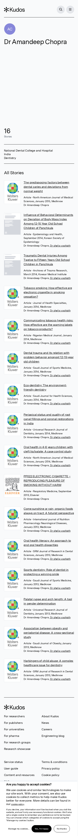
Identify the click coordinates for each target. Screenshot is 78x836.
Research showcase (17, 749)
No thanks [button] (62, 828)
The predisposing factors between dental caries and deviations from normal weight (46, 187)
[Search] (61, 10)
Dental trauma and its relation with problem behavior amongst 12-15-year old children (48, 357)
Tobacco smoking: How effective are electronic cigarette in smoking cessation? (48, 292)
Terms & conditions (54, 762)
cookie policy (17, 804)
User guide (11, 768)
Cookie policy (50, 775)
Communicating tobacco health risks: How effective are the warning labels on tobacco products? (48, 325)
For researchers (14, 716)
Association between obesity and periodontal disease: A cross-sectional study (49, 633)
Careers (47, 729)
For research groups (17, 742)
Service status (13, 762)
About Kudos (50, 716)
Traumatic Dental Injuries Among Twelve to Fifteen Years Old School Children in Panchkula (47, 260)
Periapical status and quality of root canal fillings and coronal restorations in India (48, 419)
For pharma (11, 736)
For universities (14, 729)
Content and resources (19, 775)
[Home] (14, 9)
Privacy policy (51, 768)
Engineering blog (53, 736)
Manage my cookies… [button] (18, 828)
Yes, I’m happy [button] (41, 828)
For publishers (13, 723)
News (45, 723)
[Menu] (70, 10)
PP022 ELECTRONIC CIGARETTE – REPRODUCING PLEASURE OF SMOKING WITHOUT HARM (47, 481)
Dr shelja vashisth (60, 245)
